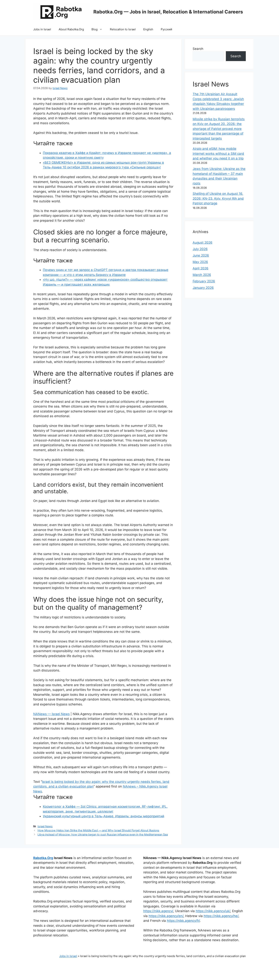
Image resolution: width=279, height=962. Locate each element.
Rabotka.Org (43, 858)
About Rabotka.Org (71, 29)
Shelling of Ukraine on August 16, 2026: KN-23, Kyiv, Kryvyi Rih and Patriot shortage (218, 198)
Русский (166, 29)
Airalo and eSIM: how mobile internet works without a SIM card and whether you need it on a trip (218, 153)
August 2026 (202, 242)
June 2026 (201, 255)
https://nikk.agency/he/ (221, 916)
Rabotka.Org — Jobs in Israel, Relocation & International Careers (168, 12)
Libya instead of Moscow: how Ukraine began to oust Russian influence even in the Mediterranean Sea (103, 834)
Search (198, 49)
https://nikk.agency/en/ (166, 916)
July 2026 (200, 249)
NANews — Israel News (51, 714)
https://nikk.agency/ (158, 911)
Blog (94, 29)
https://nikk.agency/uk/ (213, 911)
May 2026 (200, 262)
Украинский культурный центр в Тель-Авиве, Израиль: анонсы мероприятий (103, 816)
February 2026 (204, 281)
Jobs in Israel (42, 29)
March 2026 (202, 275)
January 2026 (203, 288)
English (148, 29)
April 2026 (200, 268)
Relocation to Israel (123, 29)
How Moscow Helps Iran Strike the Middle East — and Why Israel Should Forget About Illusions (98, 830)
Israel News (45, 826)
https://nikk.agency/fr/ (183, 921)
